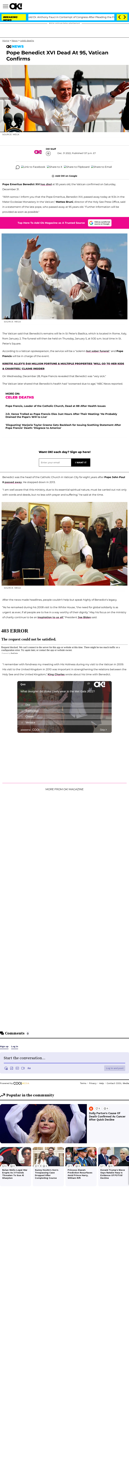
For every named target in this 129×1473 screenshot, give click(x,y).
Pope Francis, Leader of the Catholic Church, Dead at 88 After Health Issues (56, 406)
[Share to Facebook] (33, 167)
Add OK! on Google (66, 176)
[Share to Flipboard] (77, 167)
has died (46, 184)
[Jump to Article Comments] (18, 167)
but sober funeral (97, 351)
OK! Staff (51, 149)
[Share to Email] (101, 167)
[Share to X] (54, 167)
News (15, 40)
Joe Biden (84, 617)
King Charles (56, 674)
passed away (13, 482)
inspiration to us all (50, 617)
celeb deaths (27, 40)
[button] (6, 6)
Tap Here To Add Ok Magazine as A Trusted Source (51, 222)
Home (5, 40)
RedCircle (14, 653)
